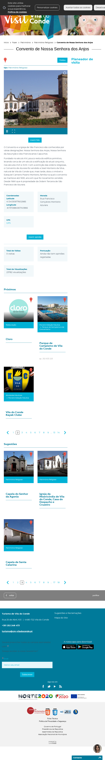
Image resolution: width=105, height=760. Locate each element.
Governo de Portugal (52, 727)
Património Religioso (43, 43)
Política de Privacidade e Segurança (52, 721)
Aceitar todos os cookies (78, 8)
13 (54, 433)
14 (58, 433)
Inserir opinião (35, 237)
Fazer (14, 43)
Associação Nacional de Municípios (52, 734)
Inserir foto (35, 140)
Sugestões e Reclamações (67, 613)
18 (58, 582)
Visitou (62, 60)
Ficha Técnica (52, 719)
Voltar (11, 595)
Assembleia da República (52, 732)
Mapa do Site (61, 618)
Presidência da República (52, 729)
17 (54, 582)
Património (25, 43)
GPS (8, 223)
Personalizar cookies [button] (47, 8)
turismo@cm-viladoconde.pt (17, 631)
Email (5, 658)
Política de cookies (17, 12)
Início (6, 43)
